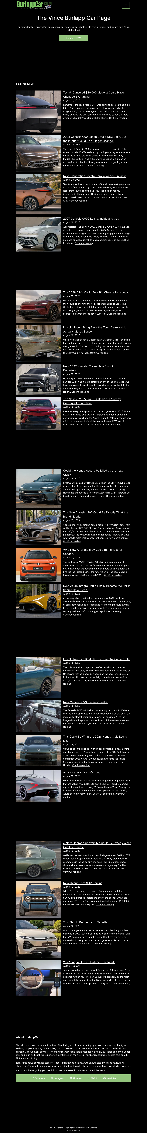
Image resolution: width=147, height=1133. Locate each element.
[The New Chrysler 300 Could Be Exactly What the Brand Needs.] (38, 528)
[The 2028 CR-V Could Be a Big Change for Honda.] (38, 306)
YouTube (111, 1078)
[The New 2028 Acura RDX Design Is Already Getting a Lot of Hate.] (38, 413)
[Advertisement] (73, 63)
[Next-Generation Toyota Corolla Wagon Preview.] (38, 194)
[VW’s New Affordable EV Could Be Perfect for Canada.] (38, 564)
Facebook (40, 1078)
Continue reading (118, 118)
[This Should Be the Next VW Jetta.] (38, 939)
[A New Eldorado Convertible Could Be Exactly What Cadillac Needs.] (38, 860)
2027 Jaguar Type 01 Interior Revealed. (89, 962)
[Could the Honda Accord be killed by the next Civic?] (38, 488)
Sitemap (93, 1128)
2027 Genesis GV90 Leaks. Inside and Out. (91, 218)
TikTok (94, 1078)
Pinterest (77, 1078)
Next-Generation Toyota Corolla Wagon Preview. (94, 176)
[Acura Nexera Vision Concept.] (38, 786)
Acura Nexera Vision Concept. (82, 772)
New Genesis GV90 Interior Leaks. (85, 702)
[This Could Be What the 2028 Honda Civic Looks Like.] (38, 750)
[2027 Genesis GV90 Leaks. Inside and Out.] (38, 234)
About (52, 1128)
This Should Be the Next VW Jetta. (85, 922)
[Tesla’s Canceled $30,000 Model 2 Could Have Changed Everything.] (38, 111)
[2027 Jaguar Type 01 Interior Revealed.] (38, 978)
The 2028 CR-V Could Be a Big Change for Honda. (96, 292)
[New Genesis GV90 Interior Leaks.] (38, 716)
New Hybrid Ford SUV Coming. (83, 883)
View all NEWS (73, 38)
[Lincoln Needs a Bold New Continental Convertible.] (38, 677)
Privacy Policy (82, 1128)
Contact (60, 1128)
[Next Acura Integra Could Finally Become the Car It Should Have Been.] (38, 601)
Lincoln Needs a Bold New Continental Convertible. (96, 659)
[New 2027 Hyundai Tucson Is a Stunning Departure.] (38, 379)
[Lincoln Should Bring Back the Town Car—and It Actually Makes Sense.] (38, 343)
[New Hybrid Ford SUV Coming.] (38, 899)
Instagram (59, 1078)
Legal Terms (70, 1128)
